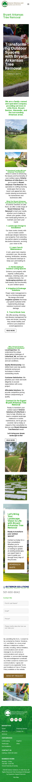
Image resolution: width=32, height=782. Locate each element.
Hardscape (5, 743)
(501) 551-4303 (12, 753)
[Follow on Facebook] (12, 719)
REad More (10, 330)
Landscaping (6, 741)
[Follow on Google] (16, 719)
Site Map (16, 777)
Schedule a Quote (13, 74)
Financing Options (21, 728)
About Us (4, 731)
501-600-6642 (11, 592)
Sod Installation (6, 746)
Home (4, 728)
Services (4, 734)
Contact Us (19, 731)
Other (18, 743)
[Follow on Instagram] (20, 719)
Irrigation (19, 741)
